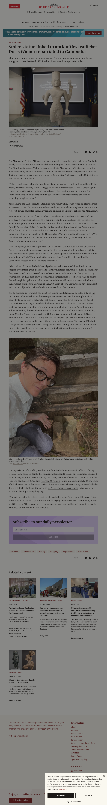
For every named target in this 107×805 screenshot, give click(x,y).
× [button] (104, 776)
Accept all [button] (61, 795)
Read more (63, 789)
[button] (75, 801)
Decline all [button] (89, 795)
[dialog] (76, 789)
